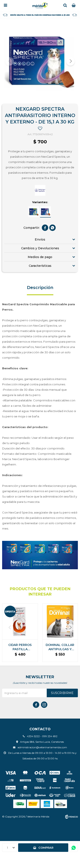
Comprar (45, 847)
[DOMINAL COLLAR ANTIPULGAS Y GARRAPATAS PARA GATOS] (60, 621)
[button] (65, 5)
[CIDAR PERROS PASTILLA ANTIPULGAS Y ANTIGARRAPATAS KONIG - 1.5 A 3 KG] (20, 621)
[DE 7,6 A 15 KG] (33, 211)
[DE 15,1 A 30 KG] (45, 211)
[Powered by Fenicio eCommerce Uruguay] (71, 816)
